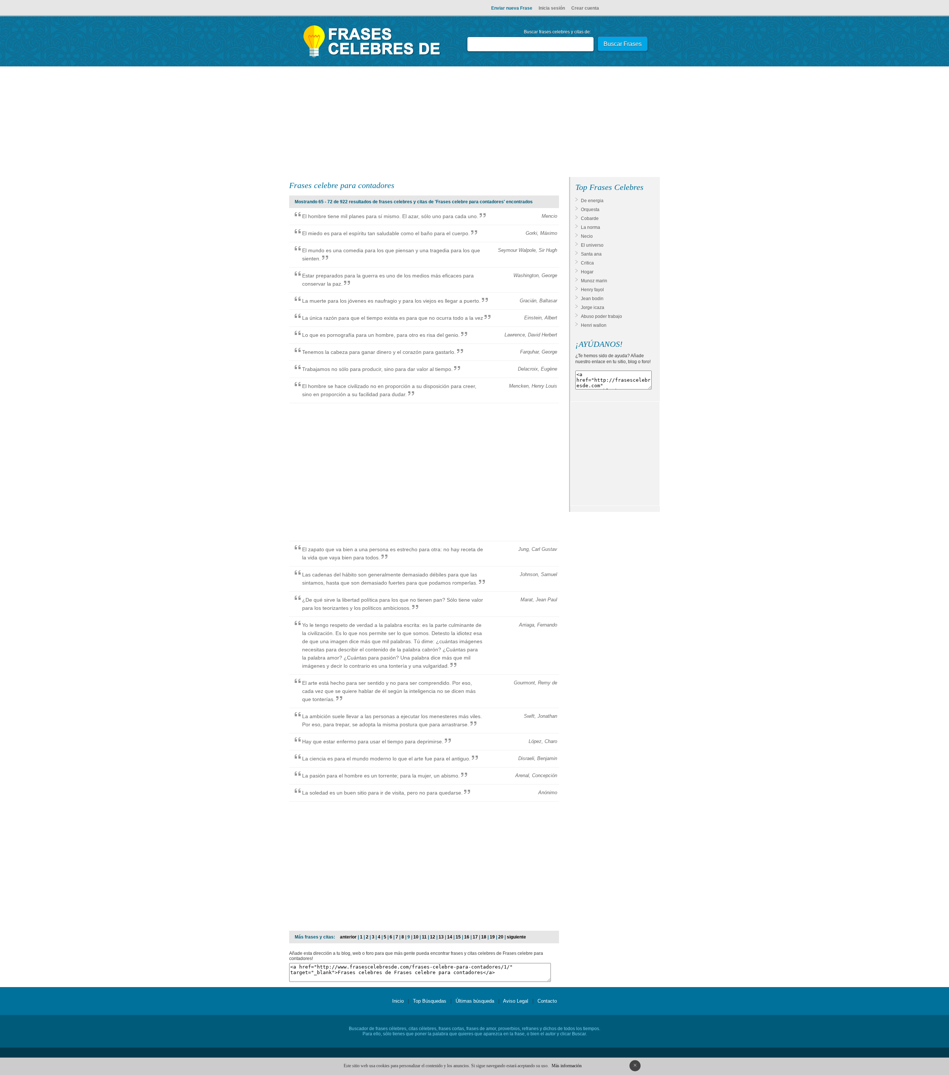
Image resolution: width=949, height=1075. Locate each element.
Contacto (547, 1001)
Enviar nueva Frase (511, 8)
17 (475, 937)
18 (483, 937)
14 (449, 937)
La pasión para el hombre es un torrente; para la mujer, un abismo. (381, 776)
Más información (567, 1065)
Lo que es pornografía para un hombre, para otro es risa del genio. (381, 335)
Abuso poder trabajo (601, 316)
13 (441, 937)
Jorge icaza (592, 307)
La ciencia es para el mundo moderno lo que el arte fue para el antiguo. (386, 759)
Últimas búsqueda (475, 1001)
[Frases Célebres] (372, 57)
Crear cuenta (585, 8)
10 (416, 937)
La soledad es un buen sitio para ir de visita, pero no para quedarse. (382, 793)
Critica (587, 263)
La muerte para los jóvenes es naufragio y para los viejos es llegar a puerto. (391, 301)
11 (424, 937)
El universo (592, 245)
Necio (587, 236)
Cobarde (590, 218)
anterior (348, 937)
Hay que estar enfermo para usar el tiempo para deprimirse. (372, 741)
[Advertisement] (474, 123)
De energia (592, 200)
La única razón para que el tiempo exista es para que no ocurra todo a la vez (392, 318)
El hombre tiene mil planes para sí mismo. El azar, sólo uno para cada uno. (390, 216)
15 (458, 937)
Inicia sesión (552, 8)
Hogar (587, 271)
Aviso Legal (515, 1001)
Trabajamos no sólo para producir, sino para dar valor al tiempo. (377, 369)
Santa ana (591, 254)
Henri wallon (593, 325)
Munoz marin (594, 280)
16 (466, 937)
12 (432, 937)
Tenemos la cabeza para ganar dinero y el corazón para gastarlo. (379, 352)
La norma (590, 227)
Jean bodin (592, 298)
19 (492, 937)
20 (500, 937)
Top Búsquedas (429, 1001)
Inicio (398, 1001)
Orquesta (590, 209)
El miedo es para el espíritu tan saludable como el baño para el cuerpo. (386, 233)
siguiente (516, 937)
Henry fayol (592, 289)
